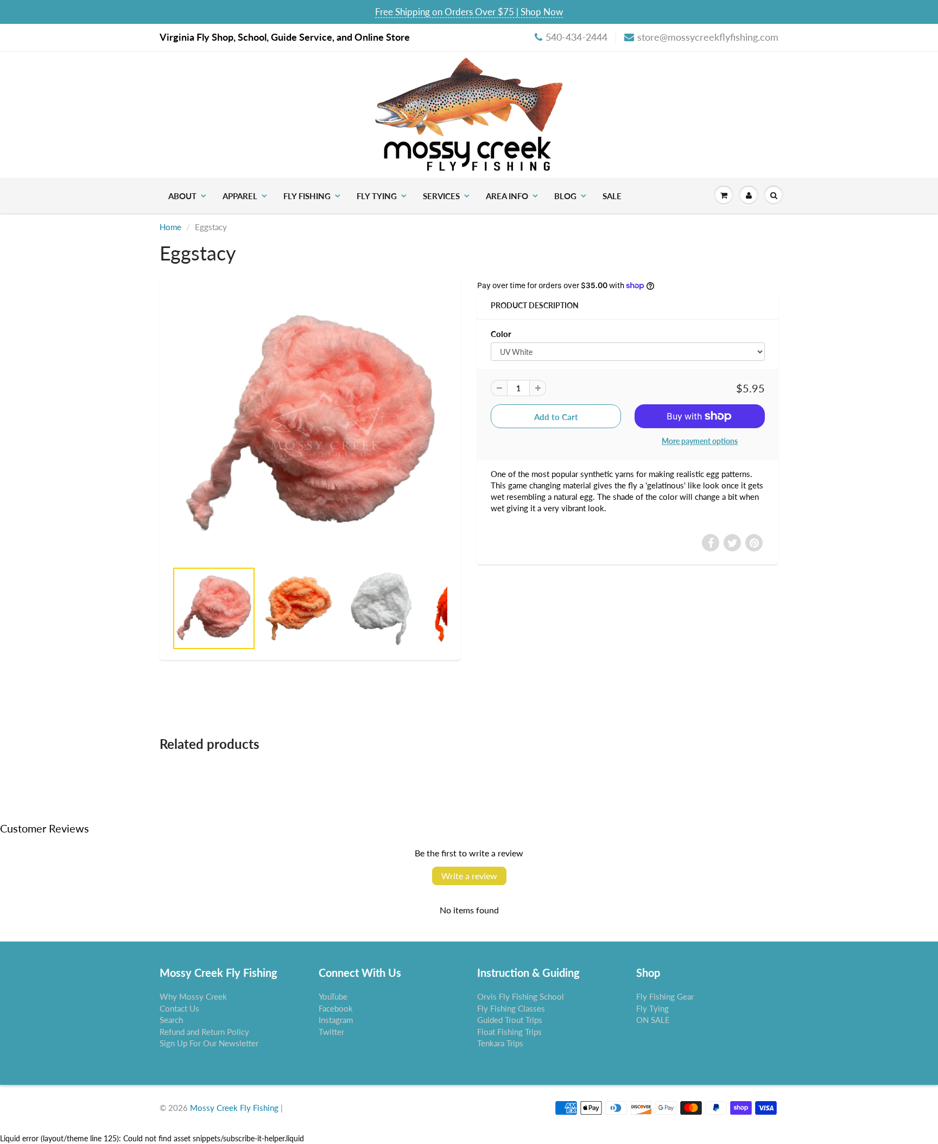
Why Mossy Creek (193, 996)
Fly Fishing (307, 196)
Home (170, 227)
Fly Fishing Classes (511, 1008)
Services (441, 196)
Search (171, 1020)
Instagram (336, 1020)
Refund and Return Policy (204, 1032)
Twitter (331, 1032)
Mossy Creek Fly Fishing (234, 1108)
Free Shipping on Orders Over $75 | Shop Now (469, 11)
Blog (565, 196)
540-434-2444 (576, 37)
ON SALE (653, 1020)
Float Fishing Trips (509, 1032)
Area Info (507, 196)
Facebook (336, 1008)
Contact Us (179, 1008)
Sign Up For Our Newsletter (209, 1043)
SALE (612, 196)
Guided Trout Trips (509, 1020)
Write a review (469, 875)
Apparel (240, 196)
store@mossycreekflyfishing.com (707, 37)
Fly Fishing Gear (665, 996)
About (182, 196)
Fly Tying (377, 196)
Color (501, 334)
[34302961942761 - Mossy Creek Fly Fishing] (310, 425)
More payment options (700, 441)
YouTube (333, 996)
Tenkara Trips (500, 1043)
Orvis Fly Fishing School (520, 996)
